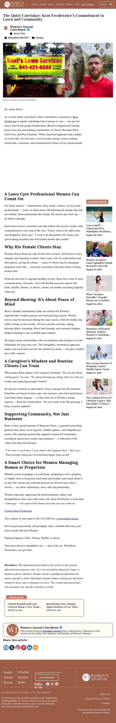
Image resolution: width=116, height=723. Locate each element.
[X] (11, 647)
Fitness (43, 4)
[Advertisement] (44, 169)
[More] (35, 647)
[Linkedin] (29, 647)
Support (105, 703)
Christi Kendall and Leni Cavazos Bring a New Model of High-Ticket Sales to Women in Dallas (24, 608)
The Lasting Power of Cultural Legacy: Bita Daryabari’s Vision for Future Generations (99, 402)
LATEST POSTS (97, 201)
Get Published (87, 4)
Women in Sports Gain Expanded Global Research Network (99, 262)
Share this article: (15, 640)
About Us (105, 694)
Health (34, 4)
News (77, 4)
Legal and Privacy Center (97, 698)
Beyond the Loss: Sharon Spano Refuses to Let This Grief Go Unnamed (62, 606)
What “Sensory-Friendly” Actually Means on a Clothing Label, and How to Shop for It (98, 300)
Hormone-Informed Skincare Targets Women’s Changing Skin (98, 333)
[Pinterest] (23, 647)
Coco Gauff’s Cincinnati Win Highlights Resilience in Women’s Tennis (99, 230)
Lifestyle (60, 4)
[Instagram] (17, 647)
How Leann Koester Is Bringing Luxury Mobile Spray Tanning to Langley (99, 368)
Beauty (51, 4)
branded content (52, 630)
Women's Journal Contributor (21, 28)
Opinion (69, 4)
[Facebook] (6, 647)
